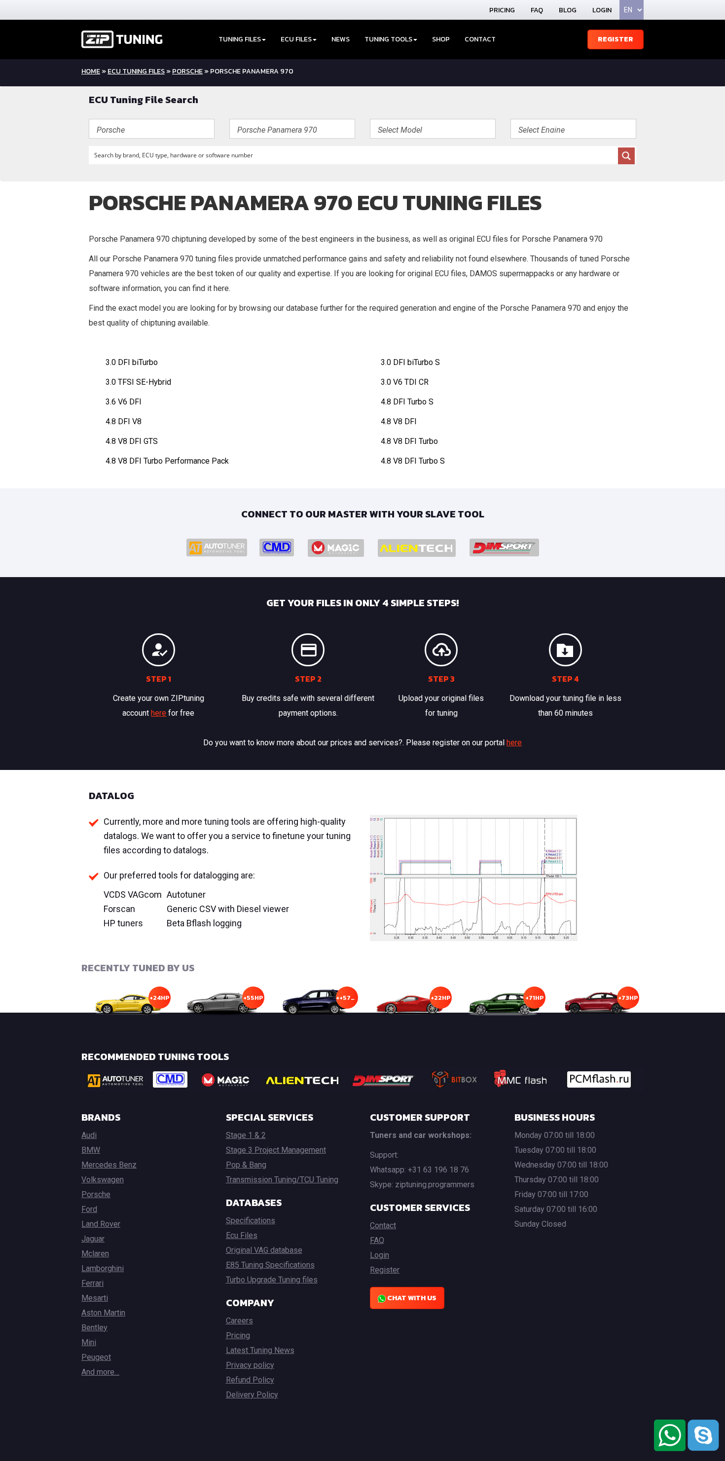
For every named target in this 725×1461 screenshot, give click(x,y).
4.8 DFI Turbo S (407, 401)
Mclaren (95, 1253)
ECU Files (296, 39)
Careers (239, 1320)
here (158, 713)
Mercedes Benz (109, 1164)
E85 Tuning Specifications (270, 1265)
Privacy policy (250, 1365)
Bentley (94, 1327)
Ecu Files (241, 1235)
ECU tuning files (136, 71)
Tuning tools (388, 39)
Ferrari (92, 1283)
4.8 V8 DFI (399, 421)
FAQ (537, 10)
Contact (480, 39)
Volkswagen (102, 1179)
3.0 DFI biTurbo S (410, 362)
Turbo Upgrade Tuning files (272, 1279)
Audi (89, 1135)
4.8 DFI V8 (124, 421)
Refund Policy (250, 1380)
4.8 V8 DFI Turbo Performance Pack (167, 461)
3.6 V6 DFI (124, 401)
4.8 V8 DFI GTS (132, 441)
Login (602, 10)
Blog (568, 10)
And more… (100, 1372)
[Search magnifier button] (626, 155)
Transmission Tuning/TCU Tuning (282, 1179)
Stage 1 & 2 (246, 1135)
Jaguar (93, 1238)
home (90, 71)
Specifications (250, 1220)
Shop (441, 39)
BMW (90, 1150)
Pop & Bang (246, 1164)
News (340, 39)
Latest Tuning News (260, 1350)
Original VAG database (264, 1250)
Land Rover (100, 1224)
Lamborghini (102, 1268)
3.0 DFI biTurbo (132, 362)
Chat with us (411, 1298)
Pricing (502, 10)
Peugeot (96, 1357)
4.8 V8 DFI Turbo (409, 441)
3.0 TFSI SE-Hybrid (138, 382)
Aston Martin (103, 1312)
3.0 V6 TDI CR (405, 382)
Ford (89, 1209)
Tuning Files (239, 39)
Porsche (187, 71)
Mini (88, 1342)
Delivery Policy (252, 1394)
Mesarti (94, 1298)
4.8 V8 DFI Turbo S (413, 461)
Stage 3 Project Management (276, 1150)
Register (615, 39)
